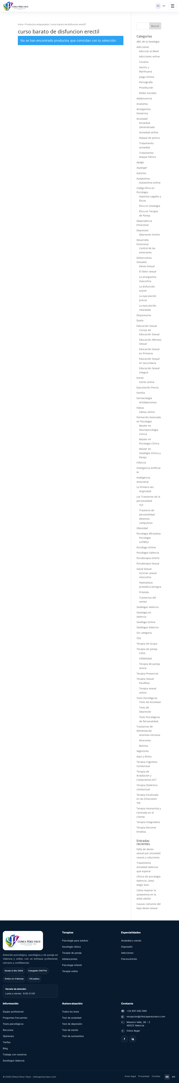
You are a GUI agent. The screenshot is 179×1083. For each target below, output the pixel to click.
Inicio (20, 24)
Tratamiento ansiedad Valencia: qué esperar (148, 867)
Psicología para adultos (75, 940)
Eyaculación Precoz (148, 387)
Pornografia (146, 82)
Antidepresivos (148, 402)
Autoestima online (149, 182)
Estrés (140, 377)
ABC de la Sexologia (148, 41)
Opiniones (8, 1036)
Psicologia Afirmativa (149, 533)
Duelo (140, 320)
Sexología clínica (71, 946)
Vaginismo (143, 751)
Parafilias (144, 683)
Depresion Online (149, 234)
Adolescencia (144, 98)
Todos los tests (70, 1011)
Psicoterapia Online (148, 558)
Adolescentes (69, 959)
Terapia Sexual (145, 678)
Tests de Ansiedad (150, 702)
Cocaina (143, 62)
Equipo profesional (13, 1011)
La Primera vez (145, 487)
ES (158, 6)
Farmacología (144, 398)
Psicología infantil (72, 965)
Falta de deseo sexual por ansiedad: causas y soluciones (149, 853)
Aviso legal (130, 1076)
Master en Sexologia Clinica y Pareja (150, 453)
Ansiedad (142, 118)
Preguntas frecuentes (15, 1017)
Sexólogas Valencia (148, 607)
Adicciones (143, 47)
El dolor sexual (147, 271)
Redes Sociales (147, 93)
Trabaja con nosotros (15, 1054)
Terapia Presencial (147, 673)
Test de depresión (72, 1023)
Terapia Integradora (148, 822)
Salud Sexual (144, 569)
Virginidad (145, 491)
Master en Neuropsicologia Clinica (148, 430)
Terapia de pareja (147, 649)
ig (133, 1038)
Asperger (142, 167)
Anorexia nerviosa (149, 735)
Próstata (144, 592)
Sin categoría (144, 632)
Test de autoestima (73, 1036)
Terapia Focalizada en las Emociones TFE (147, 799)
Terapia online (70, 971)
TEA (139, 638)
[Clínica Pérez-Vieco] (16, 6)
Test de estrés (70, 1030)
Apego (140, 162)
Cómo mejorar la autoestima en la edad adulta (146, 894)
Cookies (156, 1076)
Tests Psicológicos (147, 698)
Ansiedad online (148, 132)
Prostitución (146, 87)
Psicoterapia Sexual (148, 563)
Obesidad (142, 528)
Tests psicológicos (13, 1023)
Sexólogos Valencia (148, 627)
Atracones (145, 740)
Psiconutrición (129, 959)
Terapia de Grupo (147, 643)
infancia (141, 462)
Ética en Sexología (149, 206)
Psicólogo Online (146, 547)
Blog (5, 1048)
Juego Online (146, 77)
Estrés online (146, 382)
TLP (141, 505)
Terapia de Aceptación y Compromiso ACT (147, 776)
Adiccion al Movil (149, 51)
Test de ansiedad (71, 1017)
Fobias (140, 407)
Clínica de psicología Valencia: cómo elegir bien (148, 881)
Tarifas (6, 1042)
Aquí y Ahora (144, 756)
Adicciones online (149, 56)
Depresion (143, 230)
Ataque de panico (149, 137)
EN (164, 6)
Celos (142, 653)
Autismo (141, 173)
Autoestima (143, 178)
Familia (141, 392)
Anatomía (142, 104)
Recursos (8, 1030)
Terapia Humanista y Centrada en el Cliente (149, 812)
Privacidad (143, 1076)
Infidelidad (145, 658)
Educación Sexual (147, 326)
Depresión (127, 946)
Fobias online (147, 412)
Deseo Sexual (147, 266)
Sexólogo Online (146, 622)
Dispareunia (144, 315)
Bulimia (143, 745)
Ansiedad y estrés (131, 940)
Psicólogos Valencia (148, 552)
